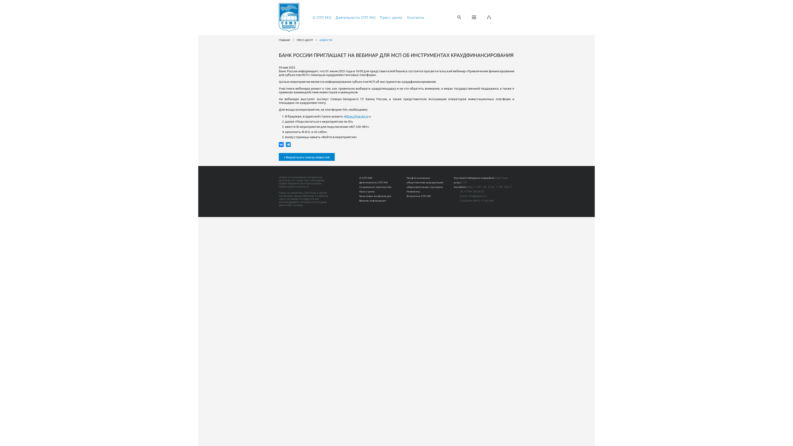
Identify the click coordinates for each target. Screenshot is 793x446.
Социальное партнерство (375, 187)
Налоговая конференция (375, 196)
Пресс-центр (391, 17)
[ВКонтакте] (281, 144)
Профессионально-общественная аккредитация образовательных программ (425, 182)
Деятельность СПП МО (356, 17)
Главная (284, 40)
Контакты (415, 17)
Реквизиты (413, 191)
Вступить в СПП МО (419, 196)
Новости (326, 40)
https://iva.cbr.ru (356, 116)
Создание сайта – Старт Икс (477, 200)
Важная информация (372, 200)
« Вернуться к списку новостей (307, 157)
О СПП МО (322, 17)
